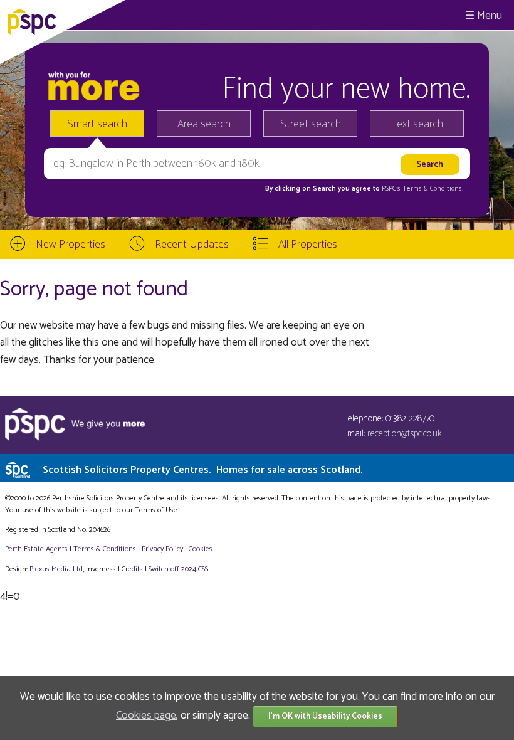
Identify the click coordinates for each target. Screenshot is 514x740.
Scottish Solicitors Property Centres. (202, 470)
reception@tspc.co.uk (404, 433)
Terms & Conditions (104, 549)
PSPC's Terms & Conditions (422, 188)
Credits (132, 569)
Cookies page (146, 715)
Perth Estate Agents (36, 549)
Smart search (97, 124)
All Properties (307, 244)
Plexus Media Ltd (56, 569)
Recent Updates (192, 244)
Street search (310, 124)
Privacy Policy (162, 549)
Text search (417, 124)
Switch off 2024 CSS (178, 569)
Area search (204, 124)
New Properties (70, 244)
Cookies (200, 549)
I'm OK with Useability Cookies (325, 716)
